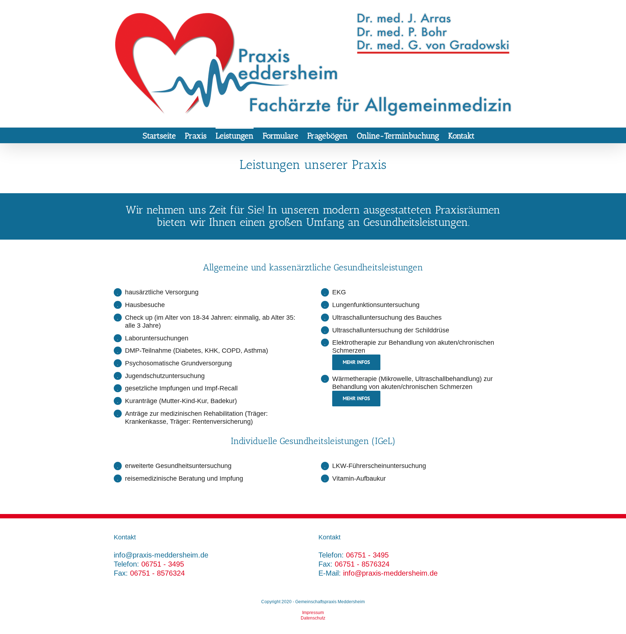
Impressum (313, 612)
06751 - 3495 (162, 564)
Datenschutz (313, 618)
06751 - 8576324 (157, 573)
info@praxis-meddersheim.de (390, 573)
